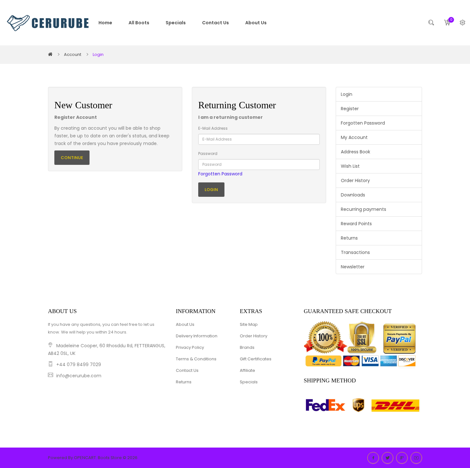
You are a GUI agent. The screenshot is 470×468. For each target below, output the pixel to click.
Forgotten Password (220, 174)
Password (207, 153)
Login (98, 54)
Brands (247, 347)
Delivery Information (196, 336)
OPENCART (85, 458)
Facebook (373, 458)
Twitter (387, 458)
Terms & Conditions (196, 359)
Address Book (355, 152)
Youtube (416, 458)
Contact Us (187, 370)
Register (350, 108)
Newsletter (352, 267)
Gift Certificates (255, 359)
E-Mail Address (213, 128)
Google (402, 458)
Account (72, 54)
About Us (185, 324)
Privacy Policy (190, 347)
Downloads (353, 195)
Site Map (249, 324)
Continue (72, 158)
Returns (349, 238)
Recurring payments (363, 209)
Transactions (355, 252)
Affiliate (247, 370)
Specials (249, 382)
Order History (355, 180)
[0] (447, 22)
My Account (354, 137)
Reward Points (356, 223)
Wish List (350, 166)
